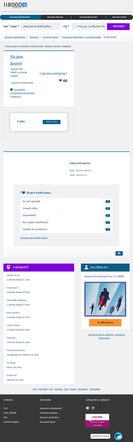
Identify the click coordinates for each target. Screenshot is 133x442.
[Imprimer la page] (119, 253)
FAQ (5, 417)
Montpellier (95, 389)
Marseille (43, 389)
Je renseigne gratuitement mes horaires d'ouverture (22, 93)
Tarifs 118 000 (10, 413)
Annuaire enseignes (49, 413)
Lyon (51, 389)
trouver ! (119, 26)
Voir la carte (51, 122)
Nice (66, 389)
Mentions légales (11, 422)
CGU (6, 408)
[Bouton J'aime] (62, 80)
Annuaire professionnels (50, 408)
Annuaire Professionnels (19, 17)
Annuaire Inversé (119, 17)
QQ (11, 26)
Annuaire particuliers (49, 417)
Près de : (83, 26)
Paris (35, 389)
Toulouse (59, 389)
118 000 (97, 417)
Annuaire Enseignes (55, 17)
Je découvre (105, 322)
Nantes (73, 389)
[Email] (87, 408)
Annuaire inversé (47, 422)
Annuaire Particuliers (88, 17)
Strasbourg (83, 389)
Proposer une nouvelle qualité (33, 238)
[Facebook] (93, 408)
